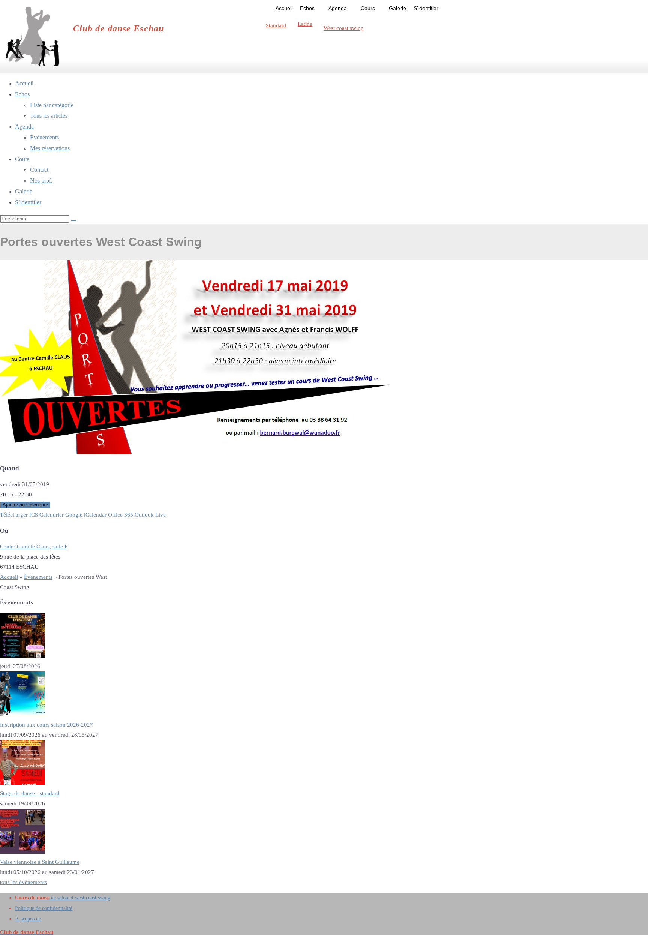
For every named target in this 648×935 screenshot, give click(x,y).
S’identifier (426, 8)
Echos (307, 8)
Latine (305, 24)
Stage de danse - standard (30, 793)
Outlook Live (150, 515)
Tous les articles (49, 115)
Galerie (397, 8)
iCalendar (95, 515)
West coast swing (344, 28)
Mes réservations (50, 148)
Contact (39, 169)
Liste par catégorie (52, 105)
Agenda (337, 8)
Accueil (284, 8)
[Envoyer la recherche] (73, 220)
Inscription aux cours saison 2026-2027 (46, 725)
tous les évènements (23, 882)
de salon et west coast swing (62, 898)
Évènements (44, 137)
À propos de (28, 919)
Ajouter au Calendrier (25, 505)
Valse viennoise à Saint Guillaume (40, 862)
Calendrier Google (60, 515)
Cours (368, 8)
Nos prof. (41, 180)
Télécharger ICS (19, 515)
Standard (276, 25)
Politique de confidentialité (43, 908)
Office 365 (120, 515)
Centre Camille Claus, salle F (34, 547)
